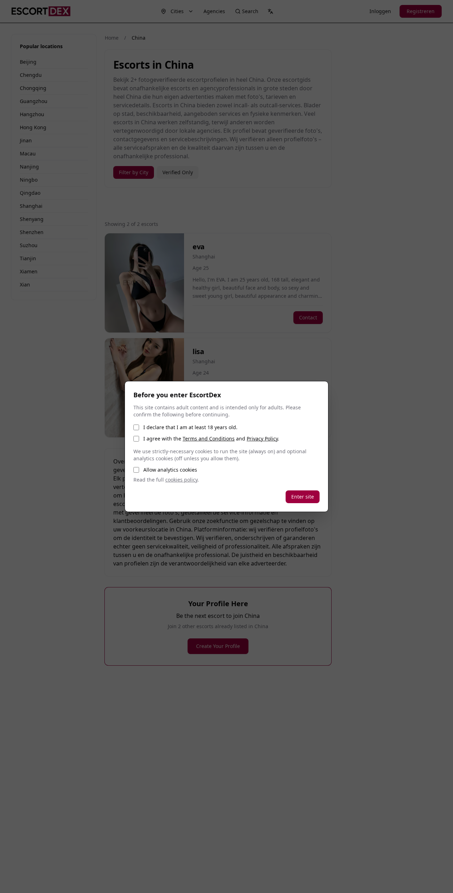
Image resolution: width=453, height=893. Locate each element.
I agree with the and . (211, 438)
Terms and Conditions (209, 438)
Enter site (302, 496)
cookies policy (181, 479)
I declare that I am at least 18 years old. (190, 427)
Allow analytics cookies (170, 469)
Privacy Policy (262, 438)
